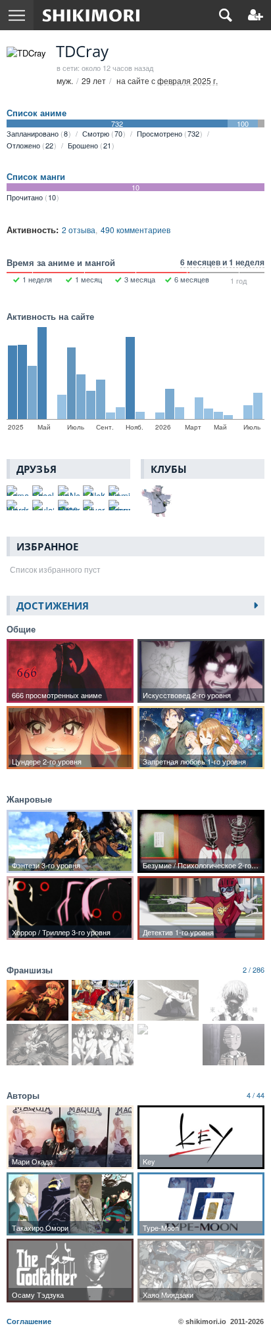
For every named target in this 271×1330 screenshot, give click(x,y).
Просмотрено (168, 133)
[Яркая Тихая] (168, 1000)
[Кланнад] (168, 1029)
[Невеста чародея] (37, 1044)
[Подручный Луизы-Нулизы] (37, 1000)
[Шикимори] (91, 15)
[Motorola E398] (69, 505)
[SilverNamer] (94, 505)
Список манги (36, 177)
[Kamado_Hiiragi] (17, 490)
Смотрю (102, 133)
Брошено (89, 145)
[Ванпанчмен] (233, 1044)
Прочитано (31, 197)
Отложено (30, 145)
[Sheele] (43, 490)
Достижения (52, 605)
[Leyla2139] (43, 505)
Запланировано (37, 133)
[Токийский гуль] (233, 1000)
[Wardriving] (17, 505)
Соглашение (29, 1321)
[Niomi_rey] (119, 490)
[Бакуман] (103, 1000)
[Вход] (255, 15)
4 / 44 (255, 1095)
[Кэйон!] (103, 1044)
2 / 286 (253, 969)
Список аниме (36, 113)
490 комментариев (135, 229)
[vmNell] (69, 490)
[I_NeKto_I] (94, 490)
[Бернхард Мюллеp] (119, 505)
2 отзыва (78, 229)
